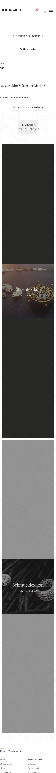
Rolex (2, 759)
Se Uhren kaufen (28, 49)
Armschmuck (33, 768)
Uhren (2, 768)
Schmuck (32, 764)
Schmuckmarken (35, 759)
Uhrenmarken (6, 764)
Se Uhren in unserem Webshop (28, 107)
